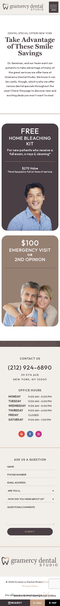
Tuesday (14, 401)
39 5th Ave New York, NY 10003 (30, 377)
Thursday (15, 410)
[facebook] (30, 434)
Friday (13, 415)
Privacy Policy (30, 586)
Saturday (15, 419)
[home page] (24, 7)
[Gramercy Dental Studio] (33, 595)
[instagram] (38, 434)
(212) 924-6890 (30, 367)
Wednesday (17, 405)
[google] (21, 434)
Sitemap (48, 581)
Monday (14, 396)
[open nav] (53, 7)
